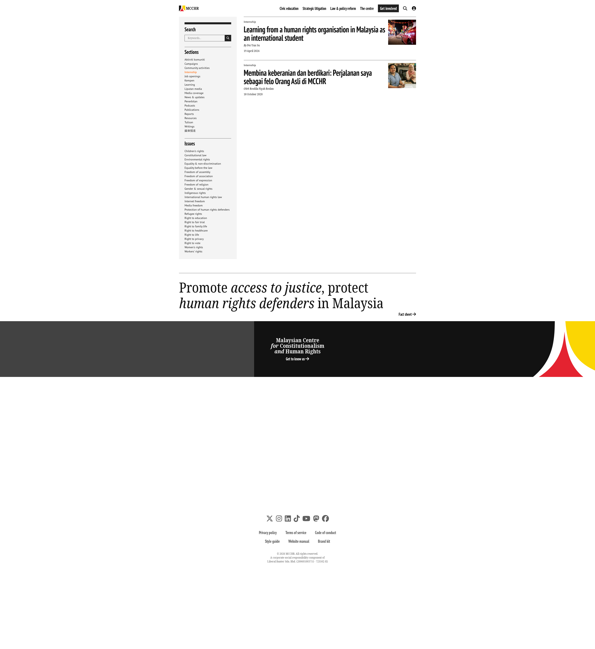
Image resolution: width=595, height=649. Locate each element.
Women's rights (194, 247)
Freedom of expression (198, 180)
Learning (190, 84)
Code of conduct (325, 532)
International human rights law (203, 197)
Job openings (192, 76)
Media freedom (194, 205)
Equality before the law (198, 167)
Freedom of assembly (197, 172)
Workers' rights (193, 251)
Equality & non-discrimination (203, 163)
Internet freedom (195, 201)
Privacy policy (268, 532)
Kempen (189, 80)
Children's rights (194, 151)
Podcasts (190, 105)
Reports (189, 114)
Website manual (298, 541)
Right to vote (192, 243)
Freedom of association (199, 176)
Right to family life (196, 226)
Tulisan (189, 122)
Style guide (272, 541)
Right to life (192, 234)
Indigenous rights (195, 192)
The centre (367, 8)
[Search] (405, 8)
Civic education (289, 8)
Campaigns (191, 63)
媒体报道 (190, 130)
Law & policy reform (343, 8)
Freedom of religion (196, 184)
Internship (191, 72)
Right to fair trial (195, 222)
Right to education (196, 218)
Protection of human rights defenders (207, 209)
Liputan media (193, 88)
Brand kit (324, 541)
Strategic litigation (314, 8)
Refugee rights (193, 213)
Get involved (388, 8)
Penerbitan (191, 101)
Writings (189, 126)
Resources (191, 118)
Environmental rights (197, 159)
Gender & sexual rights (198, 188)
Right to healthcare (196, 230)
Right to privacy (194, 238)
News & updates (195, 97)
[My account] (414, 8)
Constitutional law (195, 155)
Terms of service (295, 532)
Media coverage (194, 93)
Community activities (197, 68)
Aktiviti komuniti (195, 59)
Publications (192, 109)
